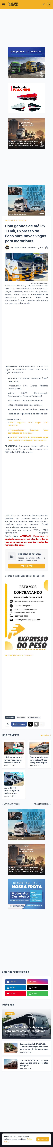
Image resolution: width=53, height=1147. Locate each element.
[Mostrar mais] (42, 724)
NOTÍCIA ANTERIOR (12, 804)
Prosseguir (42, 1139)
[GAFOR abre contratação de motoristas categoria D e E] (14, 779)
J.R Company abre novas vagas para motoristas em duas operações (13, 760)
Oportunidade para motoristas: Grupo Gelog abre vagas (38, 760)
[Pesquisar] (49, 4)
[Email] (36, 724)
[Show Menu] (3, 4)
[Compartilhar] (46, 247)
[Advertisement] (26, 28)
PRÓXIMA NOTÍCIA (41, 804)
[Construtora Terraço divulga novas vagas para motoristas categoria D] (11, 1064)
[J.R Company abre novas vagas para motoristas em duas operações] (14, 748)
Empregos (22, 220)
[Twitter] (30, 724)
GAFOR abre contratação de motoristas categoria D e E (11, 791)
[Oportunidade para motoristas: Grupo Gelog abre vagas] (39, 748)
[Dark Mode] (43, 4)
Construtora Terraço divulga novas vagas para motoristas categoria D (33, 1063)
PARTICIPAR (26, 566)
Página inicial (10, 220)
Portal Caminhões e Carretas (18, 655)
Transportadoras (34, 717)
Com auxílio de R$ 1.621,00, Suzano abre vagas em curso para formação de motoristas (33, 1046)
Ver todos (45, 735)
